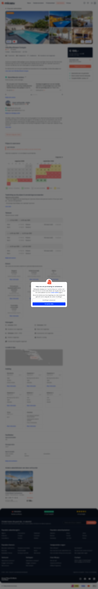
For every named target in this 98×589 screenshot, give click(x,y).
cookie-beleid (54, 292)
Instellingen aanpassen (49, 300)
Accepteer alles (49, 304)
